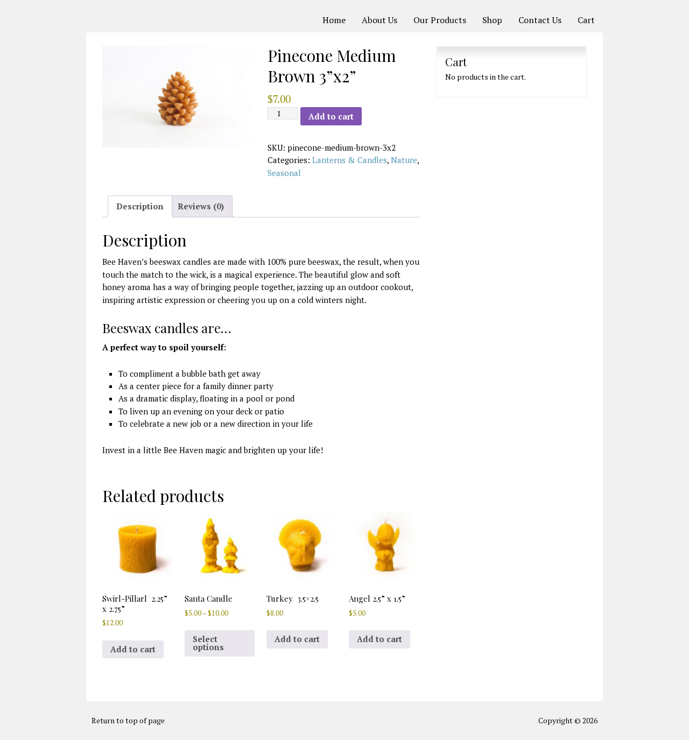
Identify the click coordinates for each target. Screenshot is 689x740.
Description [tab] (140, 206)
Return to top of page (128, 720)
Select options (208, 642)
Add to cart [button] (133, 649)
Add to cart (331, 116)
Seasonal (284, 172)
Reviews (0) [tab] (201, 206)
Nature (404, 159)
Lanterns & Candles (349, 159)
